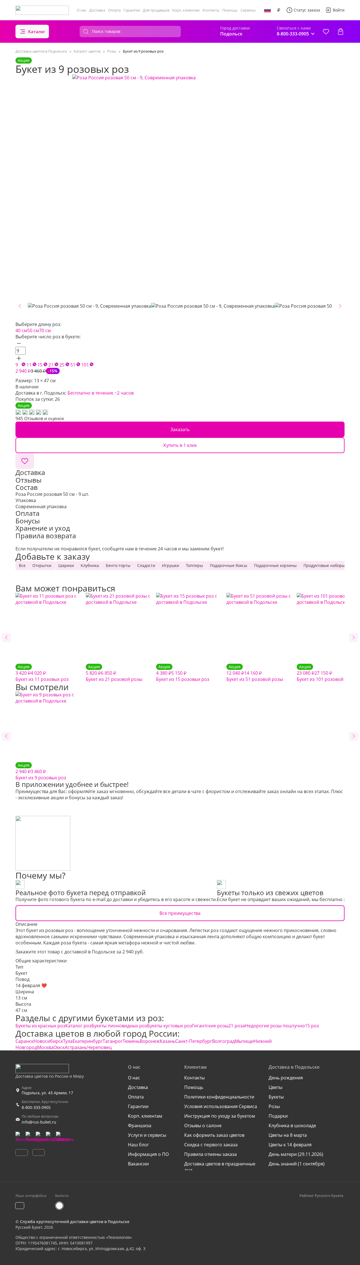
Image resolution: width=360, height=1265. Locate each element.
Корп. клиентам (186, 10)
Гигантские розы (210, 1026)
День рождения (286, 1078)
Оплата (114, 10)
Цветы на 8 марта (288, 1135)
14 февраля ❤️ (31, 985)
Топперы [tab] (194, 565)
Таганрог (113, 1041)
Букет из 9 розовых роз (40, 771)
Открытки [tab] (41, 565)
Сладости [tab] (146, 565)
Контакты (210, 10)
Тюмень (131, 1041)
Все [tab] (22, 565)
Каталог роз (78, 1026)
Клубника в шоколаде (292, 1125)
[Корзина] (341, 31)
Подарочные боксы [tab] (228, 565)
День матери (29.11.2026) (296, 1154)
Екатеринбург (88, 1041)
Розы (274, 1106)
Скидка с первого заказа (211, 1145)
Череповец (99, 1047)
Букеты (276, 1097)
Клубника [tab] (90, 565)
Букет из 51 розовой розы (254, 673)
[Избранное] (326, 31)
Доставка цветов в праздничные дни (219, 1167)
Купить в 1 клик (180, 445)
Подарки (278, 1116)
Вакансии (138, 1164)
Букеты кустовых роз (169, 1026)
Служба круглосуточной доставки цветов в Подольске (74, 1221)
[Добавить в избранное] (24, 461)
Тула (68, 1041)
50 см (33, 330)
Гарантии (131, 10)
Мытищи (244, 1041)
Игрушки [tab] (170, 565)
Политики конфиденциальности (219, 1097)
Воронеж (150, 1041)
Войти (339, 10)
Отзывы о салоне (203, 1125)
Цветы (275, 1087)
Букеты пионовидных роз (119, 1026)
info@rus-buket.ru (39, 1122)
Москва (45, 1047)
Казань (167, 1041)
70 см (45, 330)
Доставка (97, 10)
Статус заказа (307, 10)
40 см (21, 330)
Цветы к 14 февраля (290, 1145)
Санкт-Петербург (193, 1041)
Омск (59, 1047)
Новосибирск (48, 1041)
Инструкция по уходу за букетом (219, 1116)
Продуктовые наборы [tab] (324, 565)
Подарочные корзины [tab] (275, 565)
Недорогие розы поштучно (275, 1026)
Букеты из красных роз (40, 1026)
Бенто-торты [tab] (118, 565)
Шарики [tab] (66, 565)
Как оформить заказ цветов (214, 1135)
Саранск (24, 1041)
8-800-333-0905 (36, 1107)
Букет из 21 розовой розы (114, 673)
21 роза (236, 1026)
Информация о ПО (148, 1154)
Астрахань (76, 1047)
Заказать (180, 429)
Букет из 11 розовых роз (42, 673)
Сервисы (248, 10)
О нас (81, 10)
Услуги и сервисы (147, 1135)
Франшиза (139, 1125)
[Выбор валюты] (278, 10)
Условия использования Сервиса (220, 1106)
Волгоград (223, 1041)
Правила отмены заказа (210, 1154)
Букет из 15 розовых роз (182, 673)
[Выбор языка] (267, 10)
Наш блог (138, 1145)
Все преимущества (180, 913)
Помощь (230, 10)
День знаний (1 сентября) (297, 1164)
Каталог (36, 31)
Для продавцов (156, 10)
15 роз (312, 1026)
